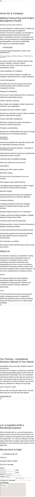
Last (17, 472)
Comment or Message (8, 480)
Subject (3, 476)
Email (2, 474)
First (17, 470)
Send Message (4, 482)
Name (2, 468)
